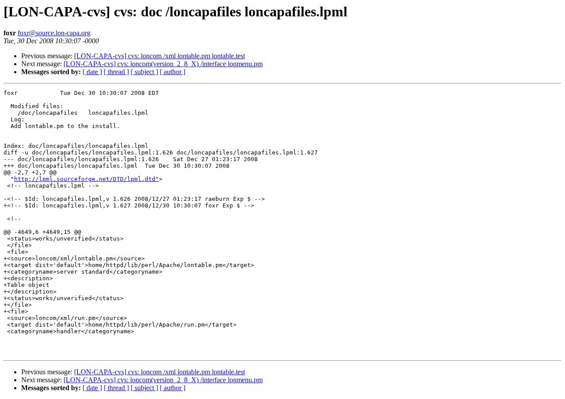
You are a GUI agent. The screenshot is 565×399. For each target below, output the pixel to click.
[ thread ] (116, 71)
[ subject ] (144, 71)
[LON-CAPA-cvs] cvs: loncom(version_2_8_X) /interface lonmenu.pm (163, 64)
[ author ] (172, 71)
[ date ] (92, 71)
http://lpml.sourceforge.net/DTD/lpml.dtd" (86, 179)
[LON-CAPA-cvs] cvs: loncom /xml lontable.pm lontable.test (159, 56)
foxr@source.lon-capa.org (54, 33)
